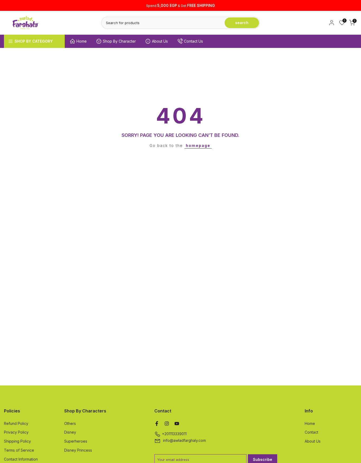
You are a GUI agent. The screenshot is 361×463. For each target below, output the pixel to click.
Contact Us (193, 41)
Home (81, 41)
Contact (311, 432)
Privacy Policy (16, 432)
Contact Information (21, 459)
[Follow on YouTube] (176, 423)
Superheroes (75, 441)
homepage (198, 145)
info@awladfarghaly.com (184, 440)
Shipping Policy (17, 441)
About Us (160, 41)
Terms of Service (19, 450)
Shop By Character (119, 41)
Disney (70, 432)
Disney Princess (78, 450)
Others (70, 423)
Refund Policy (16, 423)
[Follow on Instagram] (166, 423)
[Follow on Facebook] (156, 423)
